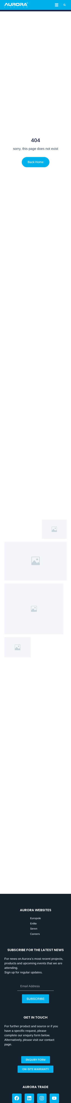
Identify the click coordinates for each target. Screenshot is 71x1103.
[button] (56, 5)
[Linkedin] (29, 1098)
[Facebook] (17, 1098)
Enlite (33, 923)
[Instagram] (42, 1098)
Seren (33, 928)
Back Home (36, 162)
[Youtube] (54, 1098)
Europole (35, 918)
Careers (35, 933)
